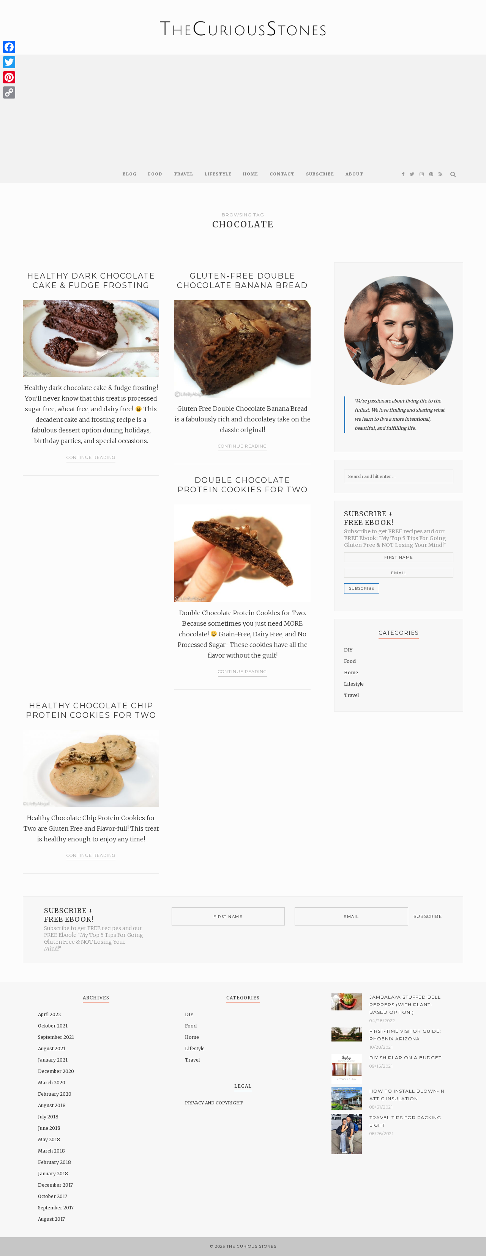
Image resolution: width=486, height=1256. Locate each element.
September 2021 (56, 1037)
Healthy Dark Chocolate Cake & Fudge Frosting (91, 280)
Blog (130, 174)
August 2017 (51, 1219)
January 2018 (53, 1173)
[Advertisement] (243, 108)
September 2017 (56, 1208)
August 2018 (52, 1105)
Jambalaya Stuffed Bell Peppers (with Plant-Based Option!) (405, 1004)
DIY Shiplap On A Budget (405, 1057)
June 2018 (49, 1128)
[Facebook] (9, 47)
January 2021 (53, 1060)
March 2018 (51, 1151)
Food (155, 174)
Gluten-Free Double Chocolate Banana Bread (242, 280)
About (354, 174)
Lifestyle (218, 174)
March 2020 (51, 1082)
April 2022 (49, 1014)
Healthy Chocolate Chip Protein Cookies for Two (91, 710)
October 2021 (53, 1026)
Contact (282, 174)
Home (250, 174)
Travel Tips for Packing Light (405, 1121)
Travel (183, 174)
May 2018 (49, 1139)
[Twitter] (9, 62)
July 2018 (48, 1117)
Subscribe (320, 174)
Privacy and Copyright (214, 1103)
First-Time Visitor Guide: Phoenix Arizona (405, 1034)
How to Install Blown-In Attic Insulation (407, 1094)
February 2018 (54, 1162)
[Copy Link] (9, 92)
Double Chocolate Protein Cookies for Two (242, 485)
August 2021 (51, 1048)
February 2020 (54, 1094)
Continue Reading (90, 457)
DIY (348, 650)
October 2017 (52, 1196)
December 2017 (55, 1185)
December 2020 (56, 1071)
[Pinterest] (9, 77)
